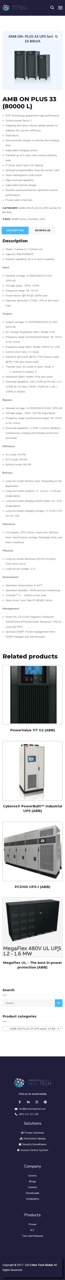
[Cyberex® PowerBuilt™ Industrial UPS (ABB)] (32, 771)
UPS (42, 219)
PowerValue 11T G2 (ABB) (32, 730)
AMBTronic (19, 219)
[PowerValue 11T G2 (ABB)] (32, 695)
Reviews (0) (42, 230)
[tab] (15, 230)
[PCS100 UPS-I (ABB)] (32, 851)
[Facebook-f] (20, 1102)
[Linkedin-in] (28, 1102)
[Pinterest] (45, 1102)
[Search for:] (32, 1003)
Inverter (33, 219)
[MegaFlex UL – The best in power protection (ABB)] (32, 927)
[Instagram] (37, 1102)
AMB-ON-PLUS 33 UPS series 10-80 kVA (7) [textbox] (33, 1029)
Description (15, 230)
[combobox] (32, 1028)
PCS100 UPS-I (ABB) (32, 887)
